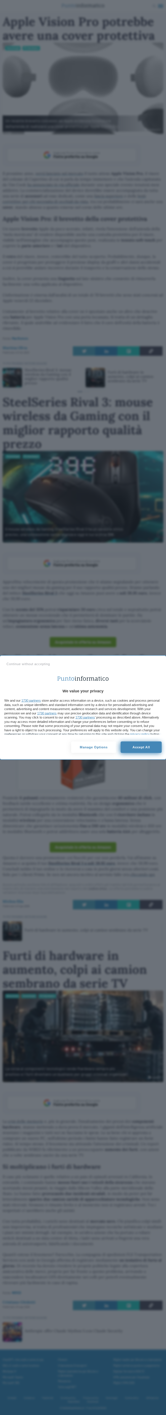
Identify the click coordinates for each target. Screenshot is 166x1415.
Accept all (141, 747)
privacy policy (140, 734)
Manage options (94, 747)
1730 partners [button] (31, 700)
